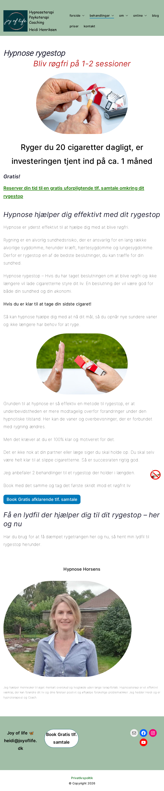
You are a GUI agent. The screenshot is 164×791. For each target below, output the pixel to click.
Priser (74, 26)
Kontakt (89, 26)
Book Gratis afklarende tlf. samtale (42, 499)
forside (75, 15)
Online (138, 15)
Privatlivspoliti (81, 778)
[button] (82, 15)
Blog (155, 15)
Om (121, 15)
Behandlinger (100, 15)
